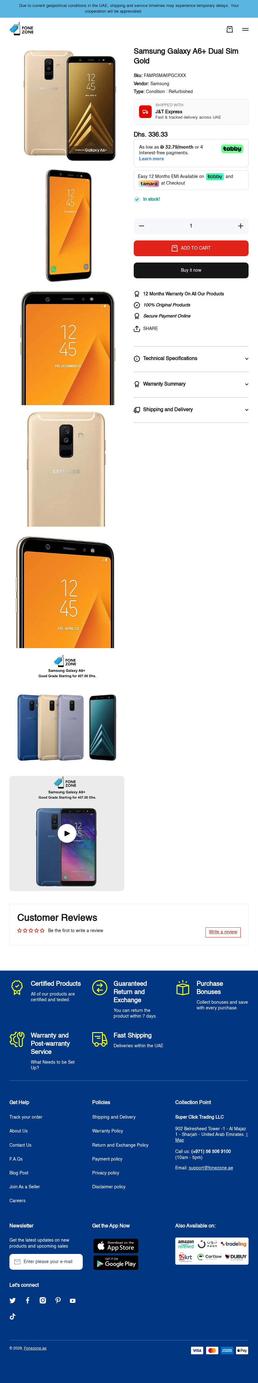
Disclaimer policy (109, 1187)
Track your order (25, 1117)
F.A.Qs (16, 1159)
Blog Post (18, 1173)
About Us (18, 1131)
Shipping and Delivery (114, 1117)
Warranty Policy (107, 1131)
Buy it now (191, 270)
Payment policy (107, 1159)
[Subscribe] (75, 1262)
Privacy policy (105, 1173)
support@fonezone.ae (211, 1168)
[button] (230, 29)
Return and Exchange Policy (120, 1145)
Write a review (223, 932)
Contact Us (20, 1145)
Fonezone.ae (35, 1348)
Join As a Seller (24, 1187)
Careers (17, 1201)
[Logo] (22, 29)
